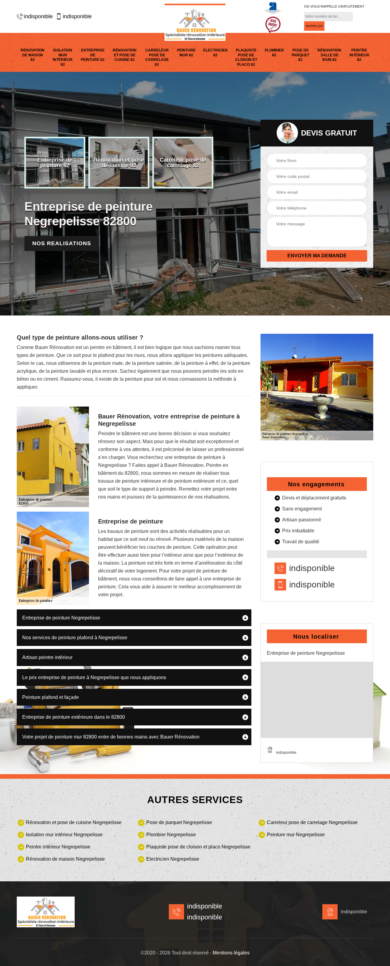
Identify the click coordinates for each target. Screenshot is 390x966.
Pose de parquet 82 (300, 55)
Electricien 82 (215, 52)
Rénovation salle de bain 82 (329, 55)
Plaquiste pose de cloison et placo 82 (246, 57)
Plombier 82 (274, 52)
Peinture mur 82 (186, 52)
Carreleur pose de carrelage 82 (157, 57)
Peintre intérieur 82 (359, 55)
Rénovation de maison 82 (32, 55)
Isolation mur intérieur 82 (63, 57)
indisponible (38, 16)
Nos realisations (61, 243)
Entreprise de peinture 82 (93, 55)
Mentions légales (231, 952)
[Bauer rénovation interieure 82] (195, 22)
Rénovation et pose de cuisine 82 (124, 55)
